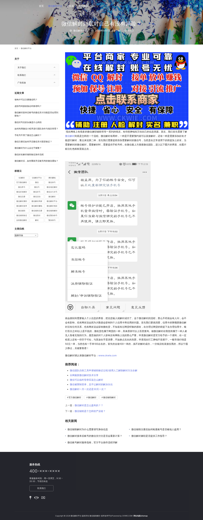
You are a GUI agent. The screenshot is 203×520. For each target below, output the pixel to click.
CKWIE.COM (127, 516)
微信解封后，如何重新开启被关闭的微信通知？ (36, 161)
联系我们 (22, 75)
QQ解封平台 (37, 178)
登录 (188, 6)
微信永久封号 (52, 192)
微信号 (37, 187)
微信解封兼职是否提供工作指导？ (149, 436)
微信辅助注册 (37, 211)
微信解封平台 (55, 5)
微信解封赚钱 (37, 206)
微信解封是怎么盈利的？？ (89, 405)
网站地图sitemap (140, 516)
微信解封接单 (21, 206)
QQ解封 (22, 178)
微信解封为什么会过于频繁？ (28, 148)
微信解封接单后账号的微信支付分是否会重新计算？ (94, 436)
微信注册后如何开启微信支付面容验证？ (33, 141)
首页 (41, 5)
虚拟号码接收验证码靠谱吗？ (28, 106)
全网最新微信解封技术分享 (84, 375)
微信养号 (21, 187)
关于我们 (83, 5)
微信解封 (70, 135)
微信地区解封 (52, 187)
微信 (37, 182)
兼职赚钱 (52, 178)
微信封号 (36, 192)
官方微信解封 (75, 397)
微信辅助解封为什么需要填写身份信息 (87, 429)
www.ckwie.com (107, 355)
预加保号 (52, 220)
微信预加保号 (52, 215)
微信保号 (52, 182)
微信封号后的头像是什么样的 (28, 122)
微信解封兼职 (21, 201)
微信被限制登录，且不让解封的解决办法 (91, 384)
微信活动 (36, 196)
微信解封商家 (37, 201)
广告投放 (22, 82)
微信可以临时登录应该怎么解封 (86, 379)
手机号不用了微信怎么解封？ (28, 135)
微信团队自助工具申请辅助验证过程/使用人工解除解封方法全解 (103, 370)
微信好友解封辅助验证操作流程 (29, 154)
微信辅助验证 (21, 215)
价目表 (70, 5)
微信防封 (36, 215)
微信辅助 (21, 211)
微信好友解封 (21, 192)
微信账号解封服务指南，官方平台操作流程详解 (92, 442)
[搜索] (179, 5)
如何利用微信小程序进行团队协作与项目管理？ (36, 128)
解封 (37, 220)
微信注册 (21, 196)
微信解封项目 (52, 206)
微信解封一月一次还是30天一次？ (88, 389)
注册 (196, 6)
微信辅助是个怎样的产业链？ (90, 411)
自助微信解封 (21, 220)
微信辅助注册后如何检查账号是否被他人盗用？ (156, 429)
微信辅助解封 (109, 397)
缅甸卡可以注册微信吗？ (26, 99)
